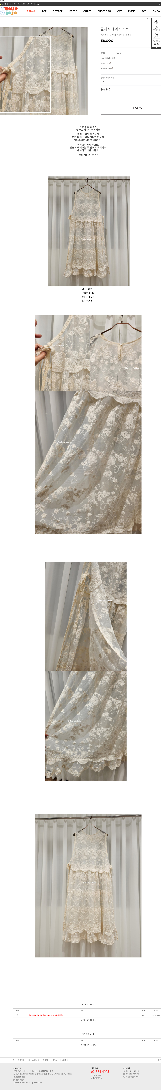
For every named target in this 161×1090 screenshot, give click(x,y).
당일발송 (30, 11)
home (149, 19)
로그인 (156, 23)
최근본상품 (156, 41)
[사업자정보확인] (38, 1074)
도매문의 (65, 1060)
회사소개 (55, 1060)
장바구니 (156, 37)
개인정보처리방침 (33, 1060)
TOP (44, 11)
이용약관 (46, 1060)
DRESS (73, 11)
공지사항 (12, 4)
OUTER (87, 11)
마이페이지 (156, 30)
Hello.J (36, 4)
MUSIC (131, 11)
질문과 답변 (21, 4)
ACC (144, 11)
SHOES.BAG (104, 11)
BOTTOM (58, 11)
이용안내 (21, 1060)
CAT (119, 11)
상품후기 (29, 4)
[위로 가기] (156, 48)
